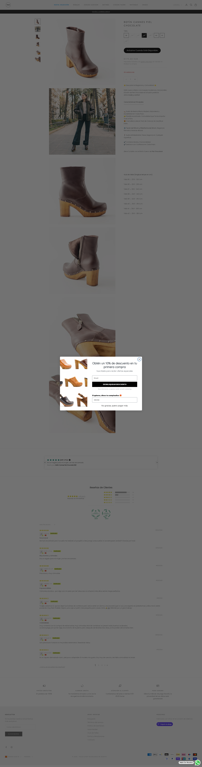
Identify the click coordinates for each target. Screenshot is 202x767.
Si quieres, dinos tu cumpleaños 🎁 (107, 395)
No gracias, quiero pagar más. (114, 405)
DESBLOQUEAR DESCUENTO (114, 384)
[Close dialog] (139, 359)
